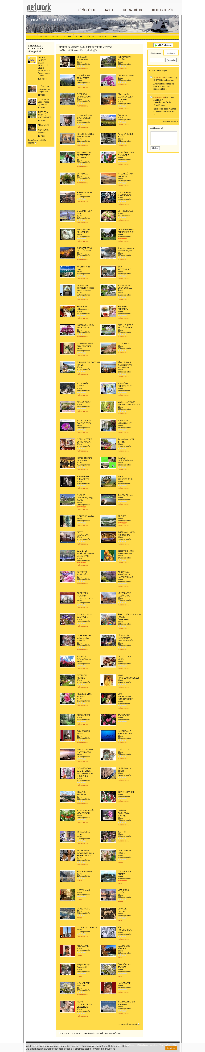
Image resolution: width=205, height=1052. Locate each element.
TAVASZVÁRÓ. (124, 715)
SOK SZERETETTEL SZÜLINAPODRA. (125, 696)
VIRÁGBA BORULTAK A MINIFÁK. (123, 813)
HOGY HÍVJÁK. (83, 890)
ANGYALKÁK (83, 946)
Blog (79, 36)
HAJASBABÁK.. (124, 983)
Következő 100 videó (128, 1024)
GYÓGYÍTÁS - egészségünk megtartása (44, 89)
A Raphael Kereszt (85, 192)
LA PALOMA (82, 174)
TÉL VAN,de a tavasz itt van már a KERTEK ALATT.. (85, 853)
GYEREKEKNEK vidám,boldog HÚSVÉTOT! (84, 638)
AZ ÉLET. (122, 516)
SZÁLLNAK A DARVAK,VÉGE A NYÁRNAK (125, 97)
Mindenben (171, 53)
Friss (114, 36)
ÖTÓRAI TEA (123, 750)
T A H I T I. (122, 832)
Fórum (90, 36)
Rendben (171, 1048)
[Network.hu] (39, 9)
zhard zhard (158, 77)
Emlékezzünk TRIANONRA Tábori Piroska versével (85, 288)
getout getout (159, 97)
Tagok (43, 36)
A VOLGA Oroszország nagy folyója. (85, 497)
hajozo (120, 862)
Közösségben (156, 53)
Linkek (103, 36)
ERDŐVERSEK (83, 715)
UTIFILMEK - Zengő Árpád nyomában (43, 102)
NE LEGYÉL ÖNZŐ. (85, 516)
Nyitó (32, 36)
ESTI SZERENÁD (125, 211)
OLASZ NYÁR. (83, 909)
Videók (67, 36)
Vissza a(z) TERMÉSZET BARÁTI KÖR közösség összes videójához (91, 1033)
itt (114, 1048)
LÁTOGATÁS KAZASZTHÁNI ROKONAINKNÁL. (126, 638)
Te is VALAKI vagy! (126, 495)
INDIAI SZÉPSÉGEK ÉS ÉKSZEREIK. (84, 1004)
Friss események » (170, 121)
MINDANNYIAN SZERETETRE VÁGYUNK (84, 155)
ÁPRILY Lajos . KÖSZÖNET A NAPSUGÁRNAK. (125, 574)
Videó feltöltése (165, 45)
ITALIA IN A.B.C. (124, 344)
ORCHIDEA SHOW (126, 76)
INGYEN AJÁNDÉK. (126, 792)
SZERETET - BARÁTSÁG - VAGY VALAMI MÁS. (85, 553)
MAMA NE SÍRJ (83, 402)
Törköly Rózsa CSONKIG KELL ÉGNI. (125, 288)
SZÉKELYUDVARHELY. (87, 927)
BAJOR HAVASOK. (85, 871)
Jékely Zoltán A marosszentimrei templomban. (125, 365)
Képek (55, 36)
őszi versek (123, 115)
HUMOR (157, 80)
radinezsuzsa (82, 69)
